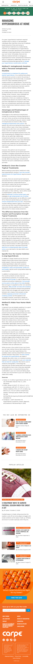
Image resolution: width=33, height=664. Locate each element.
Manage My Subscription (23, 619)
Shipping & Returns (9, 656)
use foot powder (11, 279)
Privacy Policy (18, 656)
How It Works (6, 616)
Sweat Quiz (14, 5)
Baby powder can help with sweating (20, 286)
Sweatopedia (20, 621)
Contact (5, 621)
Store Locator (20, 626)
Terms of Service (16, 658)
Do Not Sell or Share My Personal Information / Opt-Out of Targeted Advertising (8, 625)
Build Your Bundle (23, 5)
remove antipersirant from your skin (12, 201)
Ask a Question (6, 619)
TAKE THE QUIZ (16, 598)
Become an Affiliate (22, 624)
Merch (18, 616)
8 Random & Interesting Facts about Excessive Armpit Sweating (23, 436)
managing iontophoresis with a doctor (13, 123)
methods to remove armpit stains (16, 194)
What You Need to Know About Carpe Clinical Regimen (23, 422)
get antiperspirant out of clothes (19, 196)
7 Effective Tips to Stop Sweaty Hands (21, 450)
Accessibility (25, 656)
